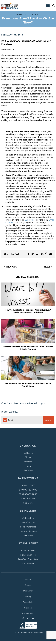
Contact (28, 585)
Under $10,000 (28, 485)
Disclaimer (28, 590)
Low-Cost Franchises (28, 559)
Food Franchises (28, 526)
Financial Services (28, 531)
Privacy (28, 596)
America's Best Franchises (9, 5)
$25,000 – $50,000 (28, 494)
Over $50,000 (28, 498)
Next (47, 266)
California (28, 452)
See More (28, 470)
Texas (28, 457)
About (28, 579)
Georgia (28, 461)
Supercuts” (30, 220)
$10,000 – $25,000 (28, 489)
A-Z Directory (28, 563)
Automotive (28, 518)
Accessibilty (28, 602)
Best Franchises (28, 550)
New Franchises (28, 554)
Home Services (28, 522)
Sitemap (28, 607)
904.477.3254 (28, 613)
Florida (28, 466)
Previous (11, 266)
